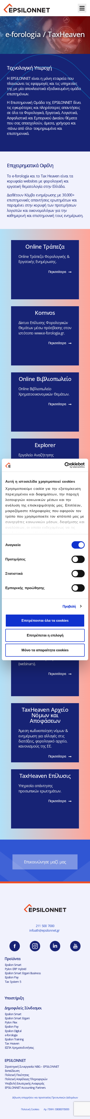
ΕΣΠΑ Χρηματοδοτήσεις (19, 1047)
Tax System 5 (13, 982)
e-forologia (11, 1035)
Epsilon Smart (13, 965)
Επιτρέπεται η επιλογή (45, 635)
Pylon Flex (11, 1022)
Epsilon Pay (11, 977)
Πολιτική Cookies (30, 1109)
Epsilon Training (14, 1039)
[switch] (78, 559)
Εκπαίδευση (12, 1071)
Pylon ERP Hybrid (15, 969)
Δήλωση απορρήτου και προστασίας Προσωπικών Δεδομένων (45, 1097)
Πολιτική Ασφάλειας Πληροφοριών (26, 1079)
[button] (82, 8)
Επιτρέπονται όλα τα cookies (45, 620)
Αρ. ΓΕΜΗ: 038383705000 (56, 1109)
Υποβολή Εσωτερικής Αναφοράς (24, 1083)
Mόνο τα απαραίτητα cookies (45, 650)
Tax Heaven (12, 1043)
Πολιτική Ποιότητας (17, 1075)
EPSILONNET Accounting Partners (25, 1087)
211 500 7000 (45, 926)
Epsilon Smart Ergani (17, 1018)
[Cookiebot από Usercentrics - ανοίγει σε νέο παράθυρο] (65, 465)
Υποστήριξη (14, 998)
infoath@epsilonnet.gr (45, 930)
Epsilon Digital (13, 1031)
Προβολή (69, 606)
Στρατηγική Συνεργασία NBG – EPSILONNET (32, 1066)
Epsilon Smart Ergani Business (23, 973)
